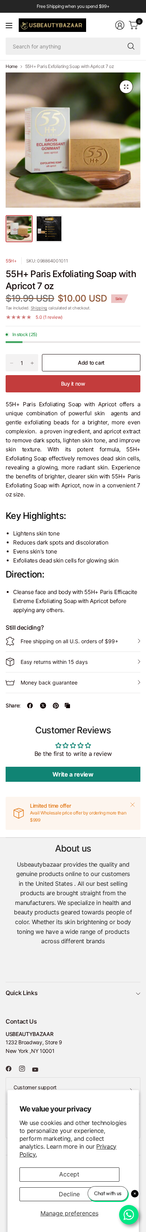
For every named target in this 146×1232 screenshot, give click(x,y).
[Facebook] (12, 1069)
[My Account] (120, 25)
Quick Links (21, 993)
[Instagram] (25, 1069)
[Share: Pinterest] (56, 705)
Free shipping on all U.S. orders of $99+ (69, 641)
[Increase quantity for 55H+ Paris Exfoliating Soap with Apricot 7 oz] (32, 363)
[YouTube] (38, 1069)
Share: (13, 705)
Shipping (39, 308)
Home (12, 66)
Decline (69, 1194)
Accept (69, 1174)
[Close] (133, 805)
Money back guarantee (49, 682)
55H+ (11, 261)
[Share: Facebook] (30, 705)
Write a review (73, 774)
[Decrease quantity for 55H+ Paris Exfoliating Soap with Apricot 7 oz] (11, 363)
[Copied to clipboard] (67, 705)
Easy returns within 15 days (54, 662)
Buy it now (73, 383)
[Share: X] (43, 705)
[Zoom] (126, 86)
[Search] (131, 46)
